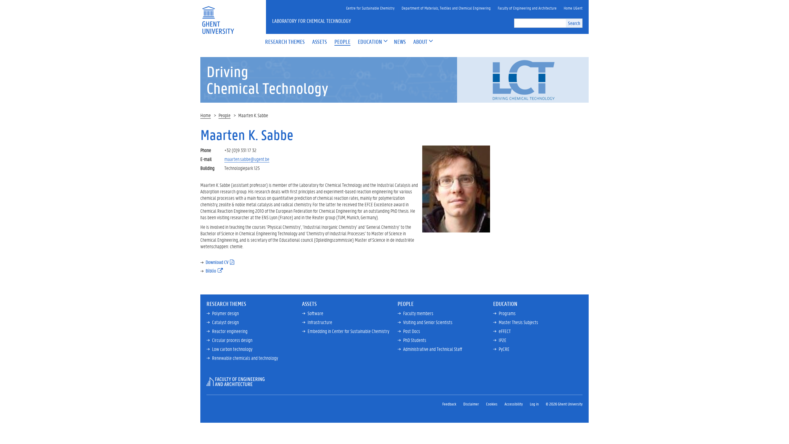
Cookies (491, 403)
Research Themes (226, 303)
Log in (534, 403)
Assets (309, 303)
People (225, 115)
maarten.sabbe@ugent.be (246, 159)
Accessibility (514, 403)
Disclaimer (471, 403)
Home (205, 115)
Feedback (449, 403)
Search (574, 23)
